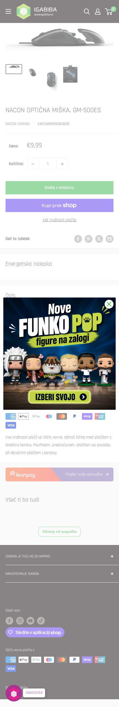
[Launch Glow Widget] (14, 693)
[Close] (109, 304)
